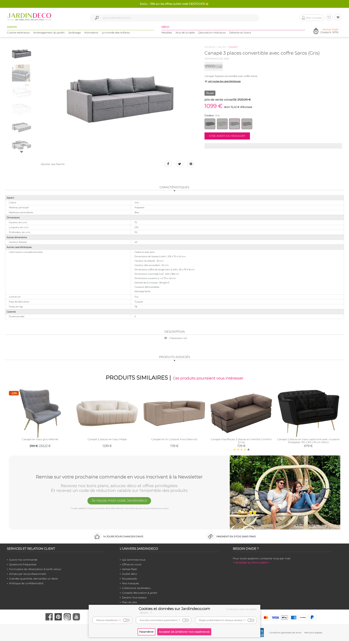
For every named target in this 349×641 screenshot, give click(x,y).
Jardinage (74, 32)
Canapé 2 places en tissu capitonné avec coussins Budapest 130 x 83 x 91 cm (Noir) (308, 441)
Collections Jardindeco (136, 588)
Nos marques (130, 583)
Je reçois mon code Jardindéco (119, 500)
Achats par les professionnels (27, 574)
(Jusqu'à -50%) (329, 31)
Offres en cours (131, 564)
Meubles (166, 32)
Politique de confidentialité (26, 583)
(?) (119, 620)
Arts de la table (185, 32)
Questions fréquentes (22, 564)
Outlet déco (129, 574)
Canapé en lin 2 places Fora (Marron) (174, 439)
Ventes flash (129, 569)
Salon (222, 47)
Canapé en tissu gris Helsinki (40, 439)
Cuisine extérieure (18, 32)
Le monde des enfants (116, 32)
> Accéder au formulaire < (251, 562)
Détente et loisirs (240, 32)
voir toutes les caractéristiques (224, 81)
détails (144, 612)
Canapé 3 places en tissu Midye (107, 439)
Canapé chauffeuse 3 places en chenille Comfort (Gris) (241, 441)
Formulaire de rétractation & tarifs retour (35, 569)
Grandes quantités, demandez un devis (33, 578)
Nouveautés (129, 578)
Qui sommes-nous (133, 559)
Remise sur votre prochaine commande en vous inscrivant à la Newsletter (119, 476)
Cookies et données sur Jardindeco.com (174, 608)
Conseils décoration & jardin (139, 592)
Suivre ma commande (23, 559)
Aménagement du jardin (49, 32)
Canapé (233, 47)
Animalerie (91, 32)
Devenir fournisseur (134, 597)
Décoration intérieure (212, 32)
